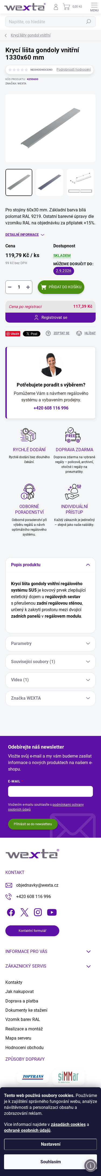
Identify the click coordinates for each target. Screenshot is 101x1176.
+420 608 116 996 (51, 408)
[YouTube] (52, 911)
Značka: (15, 83)
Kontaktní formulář (32, 931)
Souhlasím (50, 1161)
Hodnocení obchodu (24, 1047)
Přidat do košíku (65, 287)
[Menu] (94, 7)
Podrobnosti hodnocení (74, 69)
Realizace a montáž (24, 1028)
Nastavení (50, 1144)
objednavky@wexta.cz (37, 885)
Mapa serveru (18, 1038)
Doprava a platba (21, 1001)
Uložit (15, 334)
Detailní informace (22, 235)
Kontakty (13, 982)
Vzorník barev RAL (22, 1019)
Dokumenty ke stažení (26, 1010)
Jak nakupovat (19, 991)
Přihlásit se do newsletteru (33, 824)
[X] (23, 911)
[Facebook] (10, 911)
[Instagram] (37, 911)
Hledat (88, 22)
